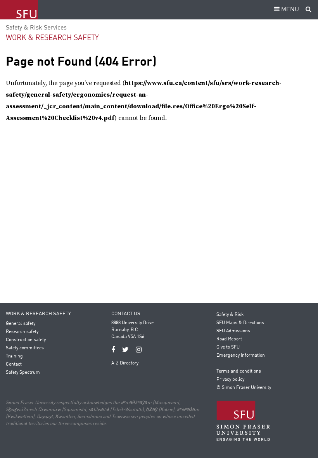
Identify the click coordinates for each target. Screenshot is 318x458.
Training (14, 356)
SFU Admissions (233, 331)
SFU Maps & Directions (240, 323)
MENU (289, 10)
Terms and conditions (238, 371)
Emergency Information (240, 355)
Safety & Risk (230, 314)
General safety (20, 323)
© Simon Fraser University (243, 387)
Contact (14, 364)
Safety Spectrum (23, 372)
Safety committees (25, 348)
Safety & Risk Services (36, 28)
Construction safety (26, 340)
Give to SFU (228, 347)
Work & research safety (52, 38)
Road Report (229, 339)
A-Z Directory (124, 363)
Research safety (22, 332)
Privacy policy (230, 379)
